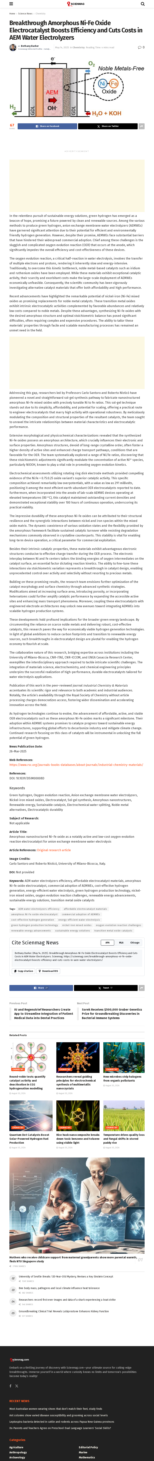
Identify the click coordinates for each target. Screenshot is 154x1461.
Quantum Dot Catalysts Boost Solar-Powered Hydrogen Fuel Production (29, 1138)
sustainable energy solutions (72, 930)
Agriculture (16, 1447)
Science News (25, 13)
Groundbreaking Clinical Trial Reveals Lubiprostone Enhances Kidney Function (64, 1311)
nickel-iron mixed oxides (77, 925)
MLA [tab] (121, 942)
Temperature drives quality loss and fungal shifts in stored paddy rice (124, 1138)
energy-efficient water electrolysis (79, 920)
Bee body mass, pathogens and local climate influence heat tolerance (59, 1288)
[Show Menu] (11, 4)
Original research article (54, 850)
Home (12, 13)
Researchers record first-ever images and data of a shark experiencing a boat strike (67, 1299)
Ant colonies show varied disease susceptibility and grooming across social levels (58, 1415)
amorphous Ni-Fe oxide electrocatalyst (34, 914)
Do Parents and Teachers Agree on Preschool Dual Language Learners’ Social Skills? (60, 1428)
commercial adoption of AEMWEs (81, 914)
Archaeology (17, 1457)
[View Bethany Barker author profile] (13, 47)
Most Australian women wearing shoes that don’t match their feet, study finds (55, 1408)
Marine (83, 1452)
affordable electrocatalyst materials (85, 909)
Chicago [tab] (135, 942)
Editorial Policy (88, 1447)
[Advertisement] (77, 141)
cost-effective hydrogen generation (32, 920)
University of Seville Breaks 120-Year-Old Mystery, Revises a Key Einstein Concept (66, 1276)
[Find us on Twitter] (16, 1386)
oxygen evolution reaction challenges (118, 925)
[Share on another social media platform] (142, 126)
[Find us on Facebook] (10, 1386)
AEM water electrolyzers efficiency (39, 909)
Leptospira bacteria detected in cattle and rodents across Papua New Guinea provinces (61, 1421)
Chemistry (40, 13)
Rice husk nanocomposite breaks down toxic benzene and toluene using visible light (78, 1138)
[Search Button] (143, 4)
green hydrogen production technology (34, 925)
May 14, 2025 (62, 47)
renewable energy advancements (31, 930)
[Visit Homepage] (77, 4)
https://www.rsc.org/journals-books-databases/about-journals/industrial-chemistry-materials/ (76, 765)
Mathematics (87, 1457)
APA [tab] (107, 942)
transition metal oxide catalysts (113, 930)
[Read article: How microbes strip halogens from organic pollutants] (124, 1057)
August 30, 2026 (18, 1093)
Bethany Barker (30, 46)
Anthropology (18, 1452)
